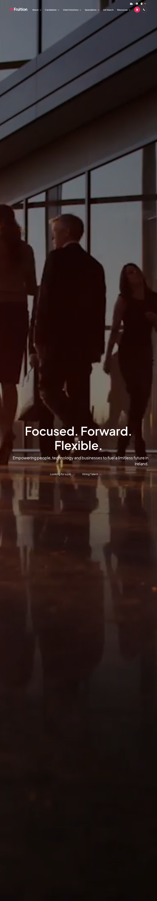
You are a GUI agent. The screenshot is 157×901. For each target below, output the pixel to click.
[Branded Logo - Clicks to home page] (18, 9)
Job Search (108, 10)
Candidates (51, 10)
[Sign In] (137, 3)
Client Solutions (71, 10)
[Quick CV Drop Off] (131, 3)
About (35, 10)
